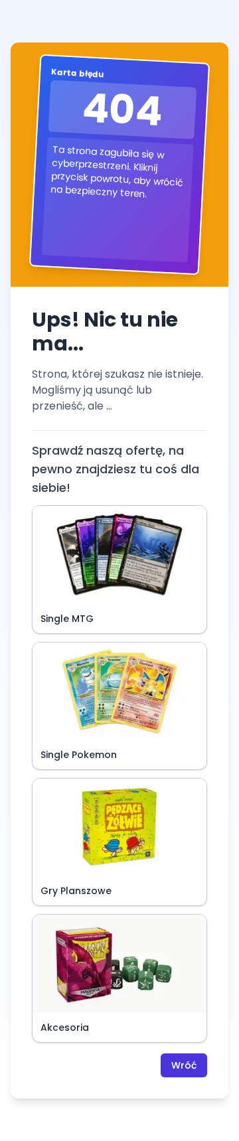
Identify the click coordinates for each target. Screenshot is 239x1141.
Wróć (184, 1065)
